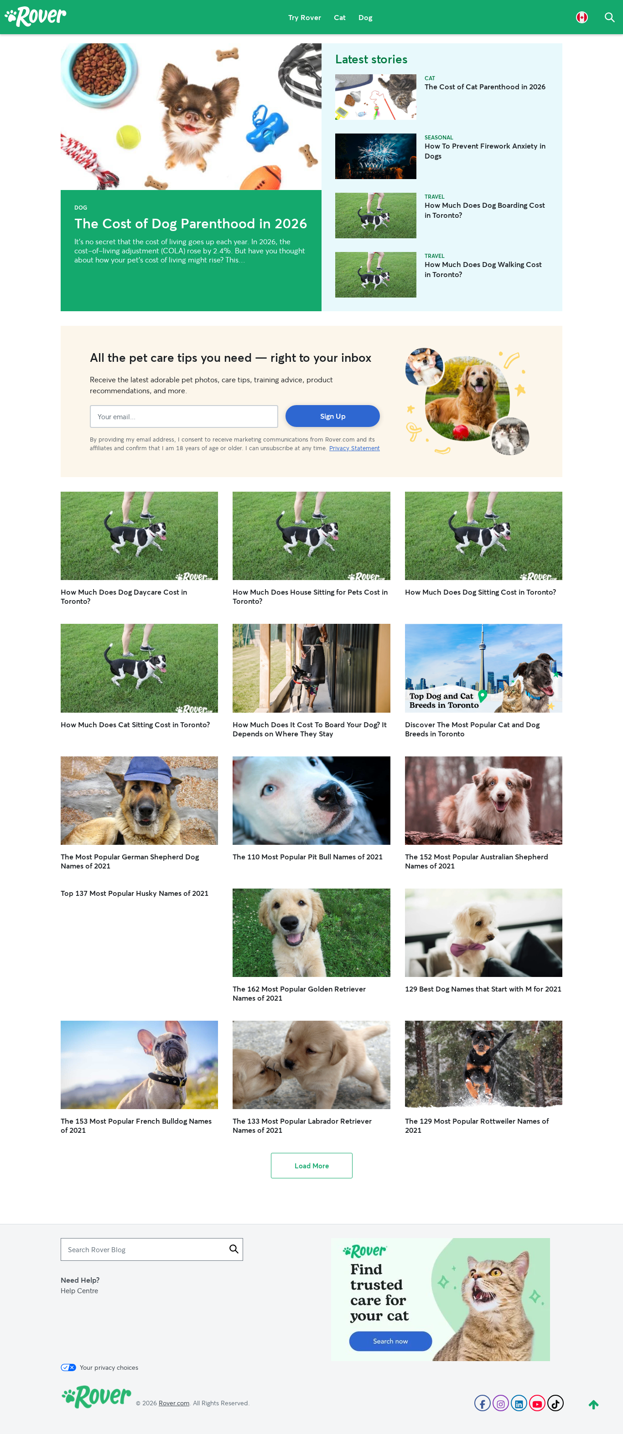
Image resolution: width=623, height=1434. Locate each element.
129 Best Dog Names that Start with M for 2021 (483, 988)
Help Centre (79, 1290)
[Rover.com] (36, 18)
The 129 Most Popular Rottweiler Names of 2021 (477, 1125)
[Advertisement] (440, 1299)
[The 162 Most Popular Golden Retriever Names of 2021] (311, 933)
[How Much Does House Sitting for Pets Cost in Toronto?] (311, 536)
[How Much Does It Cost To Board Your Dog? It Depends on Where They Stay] (311, 668)
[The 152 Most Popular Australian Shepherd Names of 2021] (483, 800)
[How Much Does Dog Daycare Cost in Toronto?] (139, 536)
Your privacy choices (109, 1367)
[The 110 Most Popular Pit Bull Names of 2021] (311, 800)
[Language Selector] (582, 17)
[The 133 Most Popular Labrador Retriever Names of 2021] (311, 1065)
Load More (312, 1165)
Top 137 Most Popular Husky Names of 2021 (134, 893)
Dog (365, 17)
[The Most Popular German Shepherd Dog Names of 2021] (139, 800)
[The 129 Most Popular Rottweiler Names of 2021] (483, 1065)
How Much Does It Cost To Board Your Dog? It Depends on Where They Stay (310, 729)
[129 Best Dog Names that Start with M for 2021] (483, 933)
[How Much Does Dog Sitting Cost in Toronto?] (483, 536)
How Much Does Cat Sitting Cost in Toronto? (135, 724)
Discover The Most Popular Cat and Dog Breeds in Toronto (472, 729)
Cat (340, 17)
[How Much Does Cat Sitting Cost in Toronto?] (139, 668)
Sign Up (333, 416)
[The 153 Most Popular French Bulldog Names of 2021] (139, 1065)
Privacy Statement (354, 448)
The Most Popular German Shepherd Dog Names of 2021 (130, 861)
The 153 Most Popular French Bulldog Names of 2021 (136, 1125)
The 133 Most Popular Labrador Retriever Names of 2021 (302, 1125)
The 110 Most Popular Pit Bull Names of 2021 (308, 856)
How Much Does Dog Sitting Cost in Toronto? (480, 591)
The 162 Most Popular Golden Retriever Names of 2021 (299, 993)
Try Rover (304, 17)
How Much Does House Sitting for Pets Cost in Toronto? (310, 596)
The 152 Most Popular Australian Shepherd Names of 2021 (476, 861)
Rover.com (174, 1402)
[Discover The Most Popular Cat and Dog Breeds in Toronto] (483, 668)
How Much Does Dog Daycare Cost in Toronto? (124, 596)
